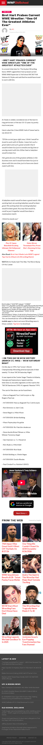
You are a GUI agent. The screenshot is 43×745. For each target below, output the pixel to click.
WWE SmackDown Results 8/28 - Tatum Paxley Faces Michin (11, 577)
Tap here (16, 324)
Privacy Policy (12, 738)
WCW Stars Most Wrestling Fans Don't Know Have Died (10, 610)
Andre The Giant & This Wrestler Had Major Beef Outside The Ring (31, 579)
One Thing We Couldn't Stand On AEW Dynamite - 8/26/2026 (30, 548)
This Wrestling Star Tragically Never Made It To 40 (31, 608)
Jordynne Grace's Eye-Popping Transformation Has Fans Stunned (31, 641)
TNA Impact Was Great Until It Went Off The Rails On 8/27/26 (10, 548)
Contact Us (32, 738)
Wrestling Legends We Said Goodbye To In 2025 (11, 639)
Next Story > (21, 513)
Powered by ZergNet (35, 520)
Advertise (22, 738)
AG (13, 29)
